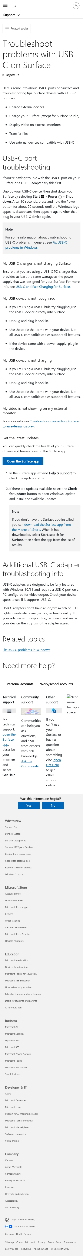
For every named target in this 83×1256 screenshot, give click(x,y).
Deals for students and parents (21, 1000)
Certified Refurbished (16, 927)
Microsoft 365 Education (17, 980)
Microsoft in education (16, 960)
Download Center (14, 900)
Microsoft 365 (12, 1047)
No (53, 805)
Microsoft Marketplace (17, 1127)
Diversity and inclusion (17, 1193)
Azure (8, 1093)
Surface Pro (11, 827)
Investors (9, 1187)
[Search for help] (15, 5)
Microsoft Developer (15, 1100)
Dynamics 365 (12, 1040)
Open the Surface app (23, 461)
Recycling (26, 1248)
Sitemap (9, 1242)
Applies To (12, 75)
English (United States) (23, 1219)
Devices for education (16, 967)
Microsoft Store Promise (17, 934)
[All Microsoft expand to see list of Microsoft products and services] (5, 6)
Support (9, 15)
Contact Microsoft (25, 1242)
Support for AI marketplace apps (21, 1113)
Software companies (15, 1134)
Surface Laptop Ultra (15, 840)
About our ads (41, 1248)
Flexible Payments (14, 940)
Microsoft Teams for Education (21, 973)
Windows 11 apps (14, 874)
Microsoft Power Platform (18, 1053)
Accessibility (11, 1200)
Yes (28, 805)
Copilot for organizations (18, 854)
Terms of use (54, 1242)
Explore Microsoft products (19, 867)
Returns (9, 913)
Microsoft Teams (13, 1060)
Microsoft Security (14, 1033)
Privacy (41, 1242)
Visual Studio (12, 1140)
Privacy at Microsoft (15, 1180)
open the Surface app (9, 739)
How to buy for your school (19, 987)
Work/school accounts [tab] (56, 684)
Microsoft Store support (17, 907)
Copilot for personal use (17, 860)
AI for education (13, 1007)
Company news (13, 1173)
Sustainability (12, 1207)
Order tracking (12, 920)
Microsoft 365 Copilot (16, 1067)
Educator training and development (23, 994)
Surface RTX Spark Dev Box (19, 847)
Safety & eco (11, 1248)
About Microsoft (13, 1166)
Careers (9, 1160)
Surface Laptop (12, 833)
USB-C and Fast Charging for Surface (43, 286)
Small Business (12, 1074)
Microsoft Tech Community (19, 1120)
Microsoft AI (11, 1026)
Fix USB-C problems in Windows (26, 649)
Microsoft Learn (13, 1107)
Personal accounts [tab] (20, 684)
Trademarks (70, 1242)
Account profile (13, 893)
